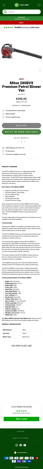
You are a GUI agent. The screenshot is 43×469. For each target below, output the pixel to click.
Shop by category (21, 438)
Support (21, 431)
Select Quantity (21, 138)
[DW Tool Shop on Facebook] (21, 445)
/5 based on (27, 27)
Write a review (21, 419)
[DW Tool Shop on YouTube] (25, 445)
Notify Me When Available (21, 132)
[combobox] (24, 12)
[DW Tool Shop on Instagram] (16, 445)
